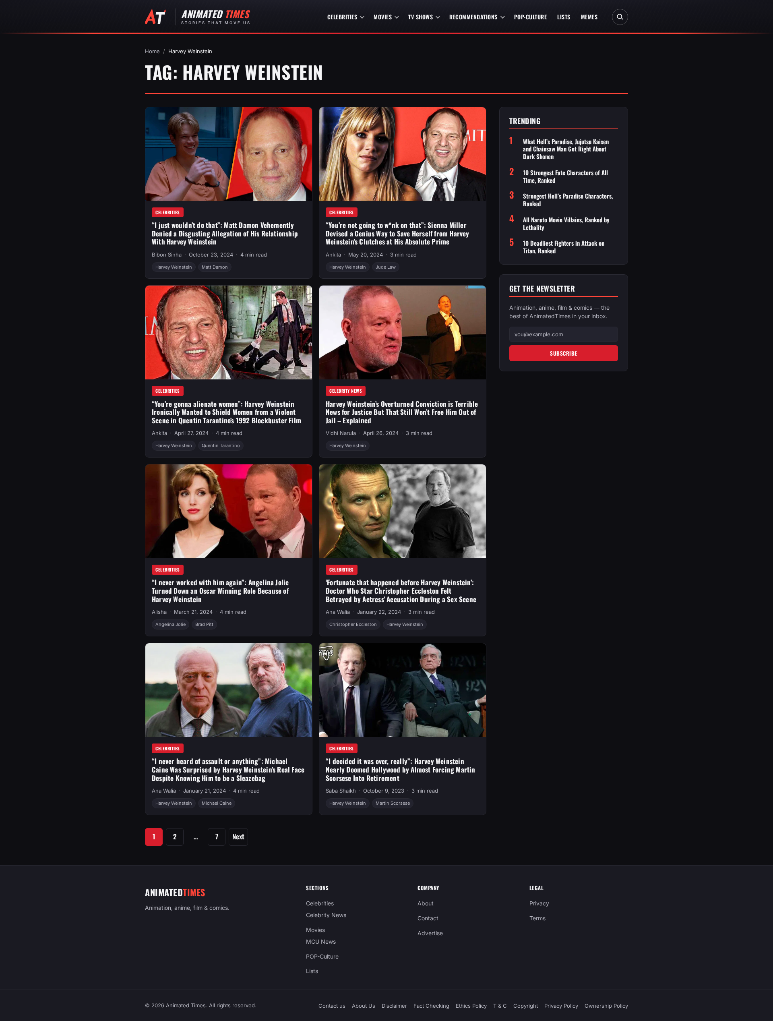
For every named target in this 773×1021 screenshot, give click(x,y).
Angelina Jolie (170, 624)
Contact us (331, 1005)
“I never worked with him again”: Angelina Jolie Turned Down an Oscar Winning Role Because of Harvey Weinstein (220, 590)
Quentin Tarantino (221, 445)
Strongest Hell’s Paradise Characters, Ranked (568, 199)
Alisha (159, 612)
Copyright (525, 1005)
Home (152, 51)
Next (238, 836)
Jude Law (386, 267)
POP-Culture (530, 16)
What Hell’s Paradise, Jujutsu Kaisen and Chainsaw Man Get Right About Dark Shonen (566, 148)
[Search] (620, 17)
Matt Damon (215, 267)
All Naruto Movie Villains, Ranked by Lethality (566, 223)
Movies (383, 16)
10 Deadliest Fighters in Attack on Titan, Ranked (563, 247)
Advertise (430, 933)
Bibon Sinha (167, 254)
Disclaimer (394, 1005)
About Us (363, 1005)
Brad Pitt (204, 624)
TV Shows (420, 16)
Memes (589, 16)
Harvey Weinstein (173, 267)
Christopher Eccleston (353, 624)
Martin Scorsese (393, 803)
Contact (428, 918)
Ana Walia (338, 612)
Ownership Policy (606, 1005)
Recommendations (473, 16)
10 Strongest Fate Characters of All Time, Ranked (565, 176)
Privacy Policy (561, 1005)
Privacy (539, 903)
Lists (563, 16)
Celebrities (342, 16)
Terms (537, 918)
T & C (500, 1005)
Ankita (333, 254)
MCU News (321, 941)
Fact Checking (431, 1005)
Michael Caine (216, 803)
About (426, 903)
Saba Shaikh (341, 790)
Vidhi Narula (341, 433)
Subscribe (563, 353)
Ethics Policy (471, 1005)
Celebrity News (345, 390)
